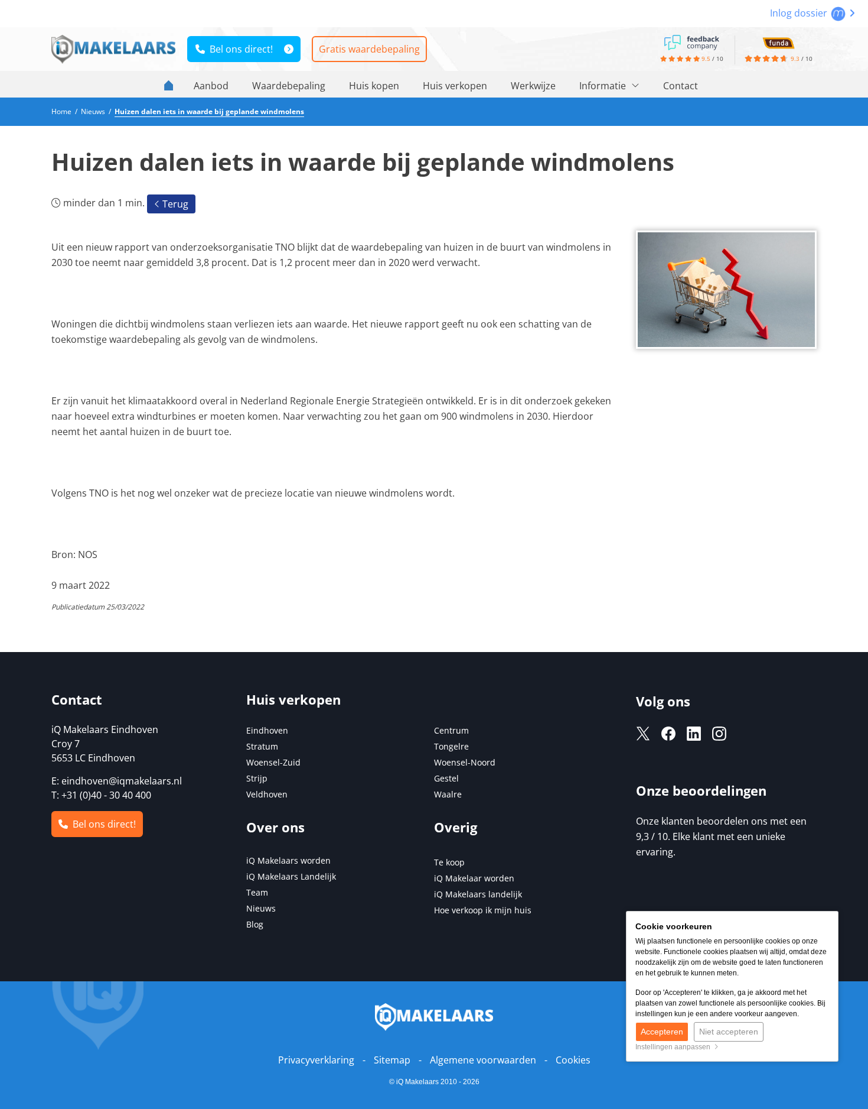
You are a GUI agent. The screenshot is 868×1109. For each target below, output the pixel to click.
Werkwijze (533, 85)
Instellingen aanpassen (674, 1047)
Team (257, 892)
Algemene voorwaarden (483, 1059)
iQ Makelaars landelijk (478, 894)
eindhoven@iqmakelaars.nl (121, 780)
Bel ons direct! (239, 49)
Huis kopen (374, 85)
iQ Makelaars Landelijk (291, 876)
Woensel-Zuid (273, 762)
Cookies (573, 1059)
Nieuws (261, 908)
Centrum (451, 730)
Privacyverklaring (316, 1059)
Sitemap (392, 1059)
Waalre (448, 794)
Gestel (446, 778)
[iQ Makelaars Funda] (778, 41)
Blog (254, 924)
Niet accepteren (728, 1031)
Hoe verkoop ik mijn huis (482, 910)
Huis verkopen (455, 85)
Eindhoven (267, 730)
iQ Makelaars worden (288, 860)
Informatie (603, 85)
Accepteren (662, 1031)
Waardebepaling (288, 85)
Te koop (449, 862)
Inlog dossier (800, 13)
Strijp (256, 778)
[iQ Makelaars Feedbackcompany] (691, 41)
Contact (680, 85)
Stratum (262, 746)
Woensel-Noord (464, 762)
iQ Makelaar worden (474, 878)
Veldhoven (267, 794)
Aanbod (211, 85)
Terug (174, 203)
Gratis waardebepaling (369, 49)
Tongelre (451, 746)
